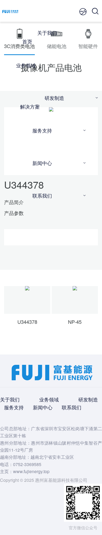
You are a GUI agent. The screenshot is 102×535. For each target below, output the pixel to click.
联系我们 (42, 195)
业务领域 (26, 65)
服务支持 (42, 130)
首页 (27, 41)
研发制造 (54, 97)
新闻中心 (42, 162)
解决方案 (30, 106)
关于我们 (47, 32)
